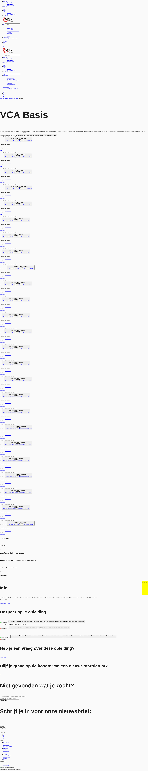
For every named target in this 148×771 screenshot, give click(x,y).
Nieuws (4, 7)
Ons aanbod (5, 27)
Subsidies (5, 754)
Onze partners (10, 4)
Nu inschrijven (2, 182)
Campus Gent (6, 745)
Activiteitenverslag (10, 5)
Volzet (1, 150)
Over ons (5, 1)
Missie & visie (9, 2)
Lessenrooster (8, 147)
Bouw (17, 98)
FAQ (4, 42)
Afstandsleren (9, 33)
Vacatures (9, 13)
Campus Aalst (6, 742)
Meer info (46, 622)
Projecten (5, 6)
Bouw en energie (12, 98)
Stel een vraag (3, 657)
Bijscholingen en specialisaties (13, 80)
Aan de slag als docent (11, 14)
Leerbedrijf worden (10, 89)
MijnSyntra (6, 15)
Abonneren (2, 721)
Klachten (5, 758)
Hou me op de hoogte (4, 674)
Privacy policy (6, 765)
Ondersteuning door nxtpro (12, 38)
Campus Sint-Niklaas (7, 746)
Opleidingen (5, 25)
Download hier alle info (5, 603)
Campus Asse (6, 743)
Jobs (4, 11)
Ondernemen (9, 32)
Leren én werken (10, 28)
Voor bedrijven (6, 37)
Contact (5, 41)
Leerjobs (8, 36)
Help (4, 759)
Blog (4, 9)
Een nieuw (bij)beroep (11, 29)
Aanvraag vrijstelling (7, 755)
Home (1, 98)
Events (4, 10)
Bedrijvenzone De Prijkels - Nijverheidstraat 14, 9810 (19, 140)
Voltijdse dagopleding (11, 34)
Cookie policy (6, 763)
